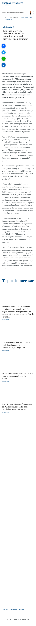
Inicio (4, 18)
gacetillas (13, 609)
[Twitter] (3, 52)
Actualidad (13, 18)
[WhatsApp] (3, 59)
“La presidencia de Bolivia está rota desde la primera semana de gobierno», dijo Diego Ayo (17, 345)
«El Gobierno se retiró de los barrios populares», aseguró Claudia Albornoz (17, 376)
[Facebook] (3, 46)
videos (21, 609)
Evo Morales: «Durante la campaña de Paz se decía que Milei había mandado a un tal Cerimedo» (17, 407)
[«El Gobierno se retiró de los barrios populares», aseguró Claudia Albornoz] (18, 363)
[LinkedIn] (3, 65)
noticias (5, 609)
